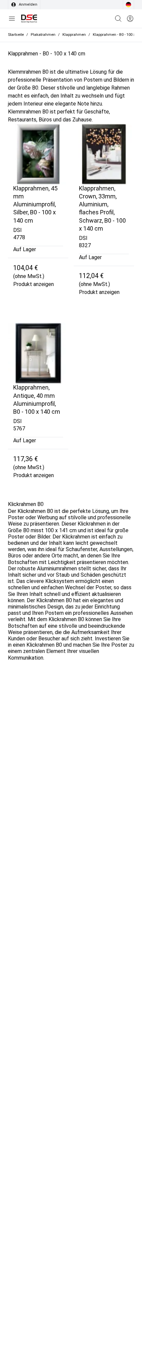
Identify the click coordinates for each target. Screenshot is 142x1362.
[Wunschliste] (130, 19)
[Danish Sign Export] (29, 19)
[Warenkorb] (118, 19)
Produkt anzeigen (33, 284)
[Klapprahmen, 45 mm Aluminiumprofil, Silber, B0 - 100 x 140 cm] (38, 154)
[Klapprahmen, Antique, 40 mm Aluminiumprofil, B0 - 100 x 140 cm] (38, 353)
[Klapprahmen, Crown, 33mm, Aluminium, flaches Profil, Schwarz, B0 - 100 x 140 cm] (104, 154)
